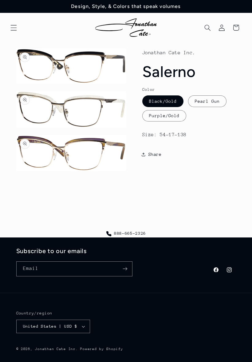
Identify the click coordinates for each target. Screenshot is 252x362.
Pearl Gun (207, 101)
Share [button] (155, 154)
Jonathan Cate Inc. (56, 349)
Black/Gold (163, 101)
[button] (13, 28)
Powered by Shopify (101, 349)
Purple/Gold (164, 115)
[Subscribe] (125, 268)
